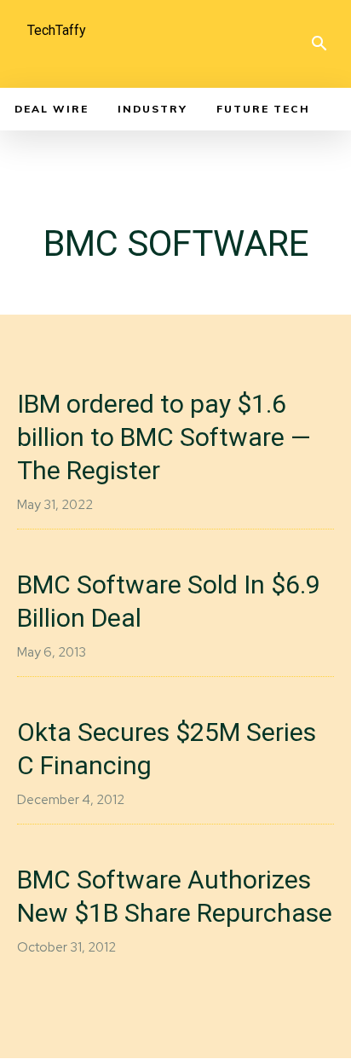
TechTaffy (56, 30)
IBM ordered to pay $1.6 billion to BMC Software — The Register (164, 437)
